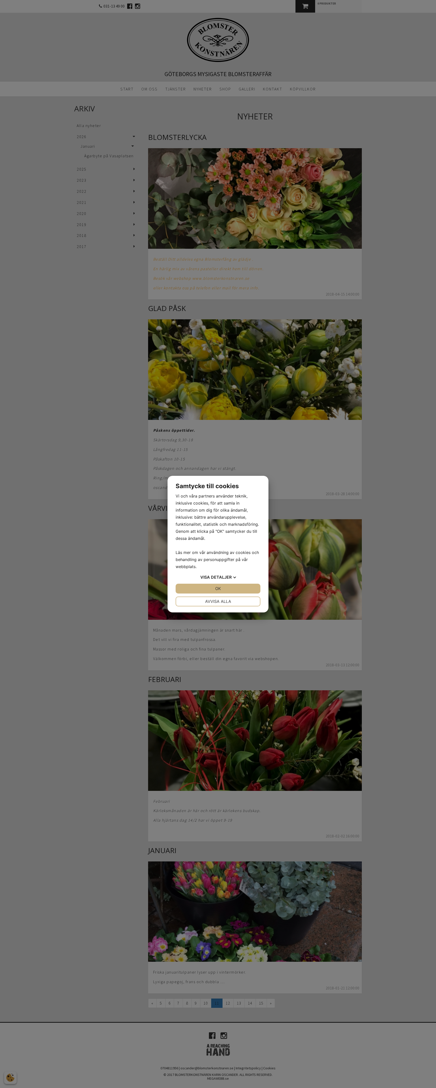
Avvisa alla (218, 601)
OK (218, 588)
